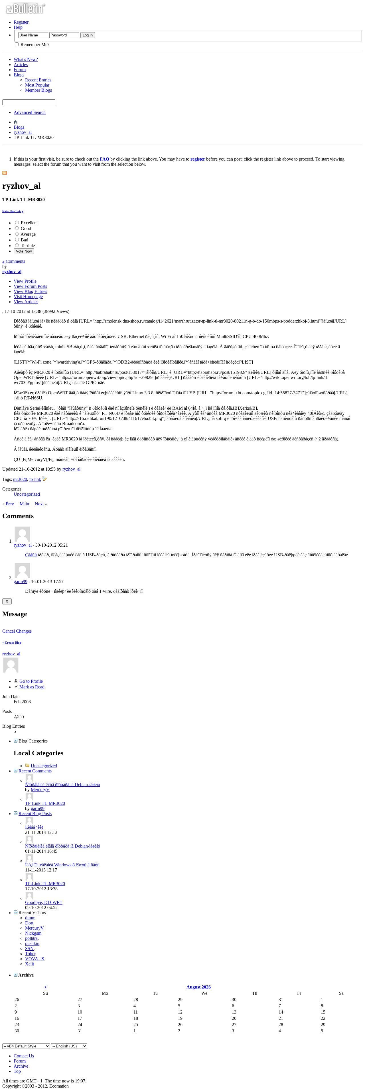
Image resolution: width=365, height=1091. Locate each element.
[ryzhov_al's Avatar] (10, 672)
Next (39, 503)
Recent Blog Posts (35, 813)
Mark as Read (31, 686)
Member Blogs (38, 90)
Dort (29, 922)
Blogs (19, 74)
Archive (21, 1066)
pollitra (31, 938)
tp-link (35, 479)
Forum (20, 69)
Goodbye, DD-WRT (43, 902)
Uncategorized (27, 494)
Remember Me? (34, 44)
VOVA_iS (34, 958)
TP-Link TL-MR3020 (45, 803)
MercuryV (40, 789)
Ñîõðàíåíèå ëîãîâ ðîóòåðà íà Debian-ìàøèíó (62, 784)
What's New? (26, 59)
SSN (29, 948)
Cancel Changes (17, 631)
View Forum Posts (30, 286)
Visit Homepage (28, 296)
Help (18, 27)
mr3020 (20, 479)
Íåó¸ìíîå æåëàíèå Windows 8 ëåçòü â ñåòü (62, 864)
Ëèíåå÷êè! (34, 827)
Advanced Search (30, 112)
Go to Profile (30, 681)
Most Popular (37, 85)
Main (24, 503)
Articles (21, 64)
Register (21, 22)
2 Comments (13, 261)
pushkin (32, 943)
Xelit (29, 963)
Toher (30, 953)
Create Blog (11, 642)
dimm (30, 917)
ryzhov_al (23, 132)
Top (17, 1071)
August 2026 (198, 987)
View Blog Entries (30, 291)
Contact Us (24, 1055)
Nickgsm (33, 933)
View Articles (26, 301)
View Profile (25, 281)
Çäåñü (31, 554)
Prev (10, 503)
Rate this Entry (12, 211)
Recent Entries (38, 79)
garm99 (20, 581)
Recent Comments (35, 770)
